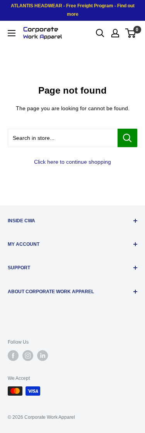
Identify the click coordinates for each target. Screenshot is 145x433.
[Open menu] (11, 33)
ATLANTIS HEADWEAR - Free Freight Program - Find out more (73, 10)
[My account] (115, 33)
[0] (131, 33)
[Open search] (100, 33)
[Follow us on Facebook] (13, 355)
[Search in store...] (127, 138)
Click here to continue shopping (72, 162)
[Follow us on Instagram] (27, 355)
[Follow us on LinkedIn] (42, 355)
